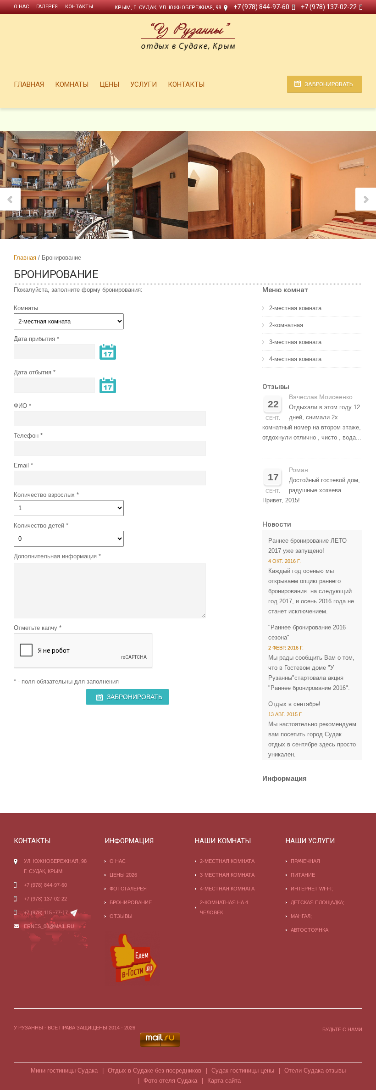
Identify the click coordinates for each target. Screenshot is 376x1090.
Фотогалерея (128, 888)
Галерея (47, 7)
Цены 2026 (123, 875)
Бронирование (131, 902)
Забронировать (328, 84)
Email (21, 465)
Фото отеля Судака (170, 1080)
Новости (276, 524)
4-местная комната (295, 359)
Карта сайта (224, 1080)
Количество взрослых (44, 494)
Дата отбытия (32, 372)
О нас (21, 7)
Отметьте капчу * (37, 627)
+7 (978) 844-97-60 (261, 7)
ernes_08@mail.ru (49, 926)
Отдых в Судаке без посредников (154, 1070)
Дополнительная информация (55, 556)
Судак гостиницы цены (242, 1070)
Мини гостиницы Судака (64, 1070)
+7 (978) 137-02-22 (329, 7)
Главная (29, 84)
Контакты (79, 7)
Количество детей (39, 525)
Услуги (143, 84)
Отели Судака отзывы (315, 1070)
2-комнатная (286, 325)
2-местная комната (295, 308)
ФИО (20, 405)
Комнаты (71, 84)
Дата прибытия (34, 338)
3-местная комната (295, 342)
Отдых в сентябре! (294, 704)
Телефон (26, 435)
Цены (109, 84)
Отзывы (275, 387)
